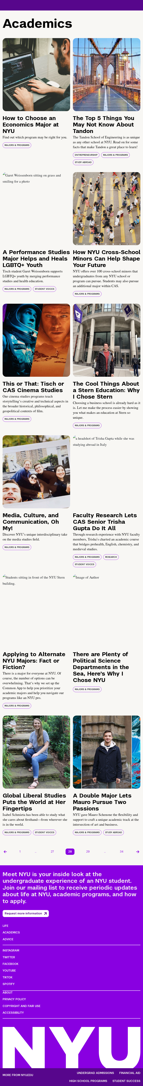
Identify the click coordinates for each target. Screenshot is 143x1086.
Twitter (9, 957)
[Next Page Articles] (137, 852)
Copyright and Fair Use (21, 1006)
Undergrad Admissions (95, 1073)
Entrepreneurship (86, 155)
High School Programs (88, 1081)
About (8, 992)
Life (5, 926)
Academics (11, 932)
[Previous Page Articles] (5, 852)
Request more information (23, 913)
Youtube (9, 970)
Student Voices (44, 289)
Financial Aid (129, 1073)
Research (111, 557)
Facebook (10, 964)
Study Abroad (83, 162)
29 (88, 851)
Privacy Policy (14, 999)
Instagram (11, 950)
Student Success (126, 1081)
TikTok (7, 977)
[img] (36, 74)
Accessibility (13, 1013)
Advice (8, 939)
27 (52, 851)
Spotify (9, 984)
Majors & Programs (17, 145)
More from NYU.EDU (18, 1075)
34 (121, 851)
